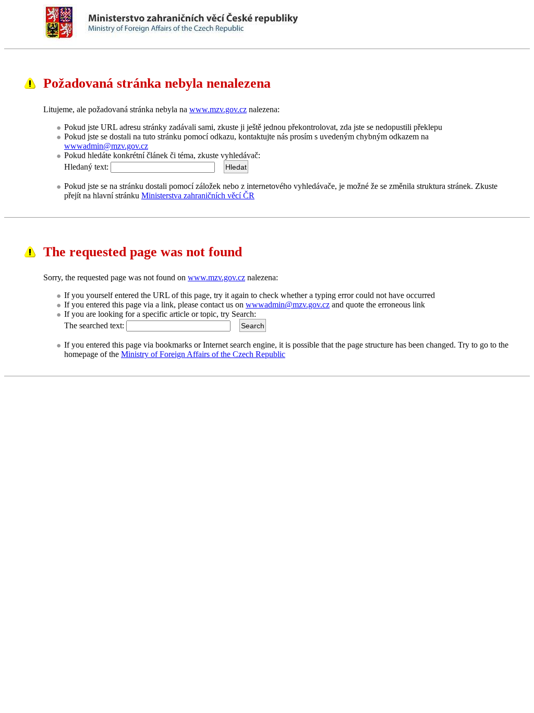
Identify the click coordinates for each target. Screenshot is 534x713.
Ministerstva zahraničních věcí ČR (197, 195)
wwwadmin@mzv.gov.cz (106, 145)
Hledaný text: (86, 166)
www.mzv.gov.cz (218, 109)
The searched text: (94, 325)
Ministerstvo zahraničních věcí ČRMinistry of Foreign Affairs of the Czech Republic (220, 23)
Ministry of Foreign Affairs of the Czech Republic (203, 354)
